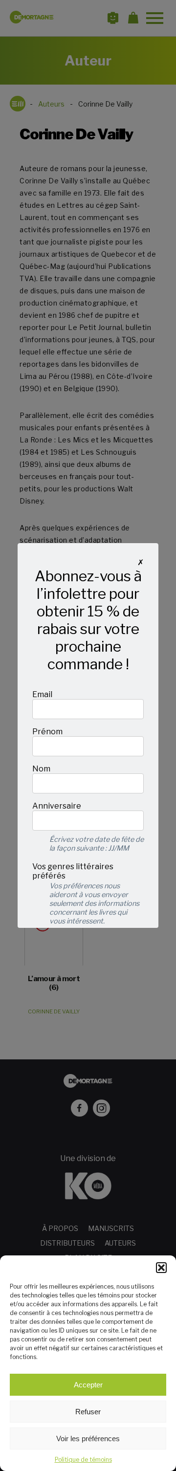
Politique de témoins (83, 1459)
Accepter (88, 1385)
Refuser (88, 1411)
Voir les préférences (88, 1438)
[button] (161, 1268)
